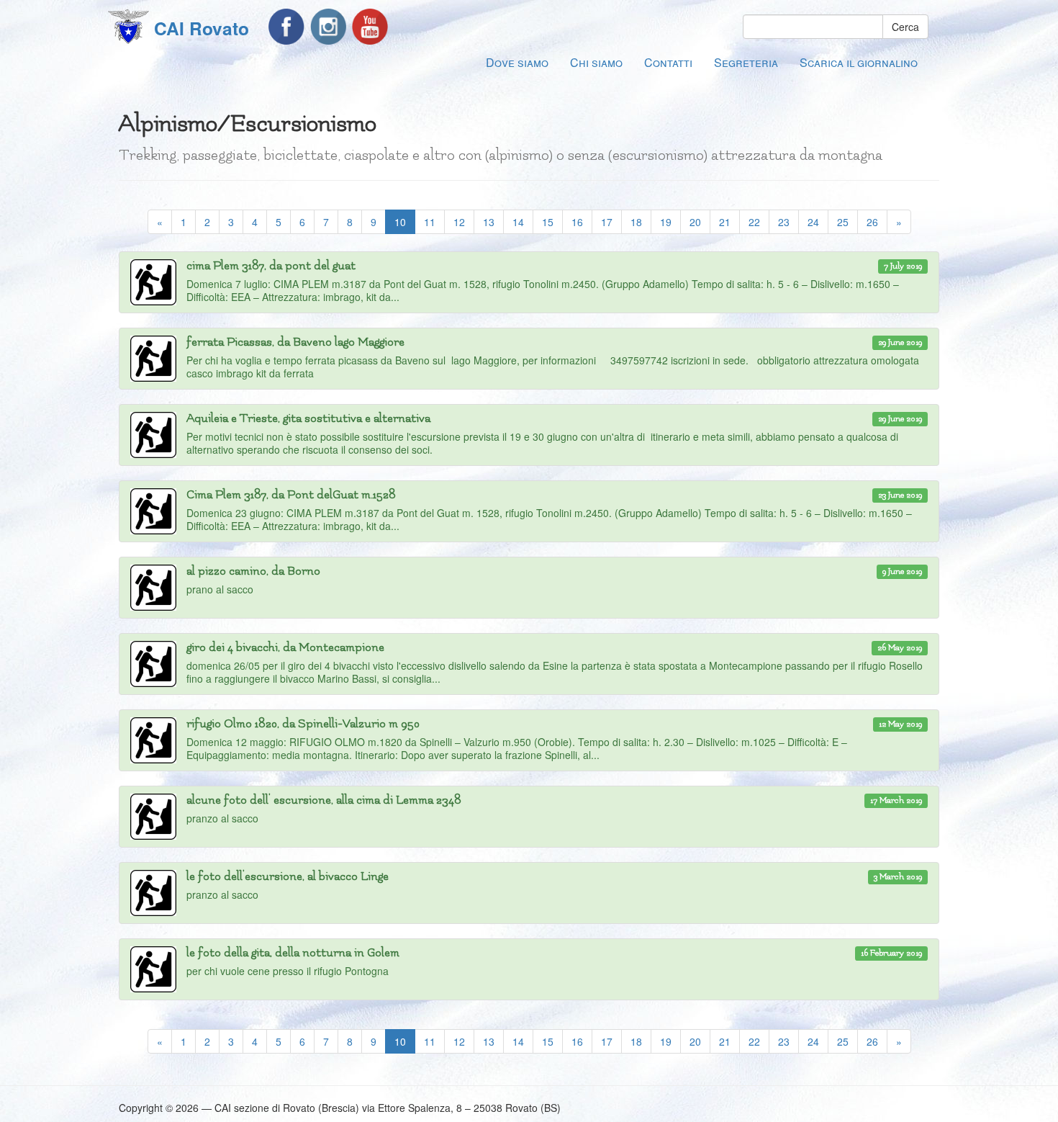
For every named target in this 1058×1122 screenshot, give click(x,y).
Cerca (905, 26)
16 (577, 222)
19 (666, 222)
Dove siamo (517, 62)
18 (636, 222)
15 (547, 222)
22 (754, 222)
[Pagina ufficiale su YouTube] (370, 27)
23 (784, 222)
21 (725, 222)
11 (429, 222)
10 (404, 221)
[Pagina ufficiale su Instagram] (328, 27)
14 (518, 222)
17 (606, 222)
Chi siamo (596, 62)
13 (488, 222)
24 (813, 222)
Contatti (668, 62)
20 (695, 222)
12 (459, 222)
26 (872, 222)
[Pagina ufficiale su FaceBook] (286, 27)
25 (843, 222)
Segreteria (746, 62)
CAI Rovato (201, 28)
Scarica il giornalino (859, 62)
